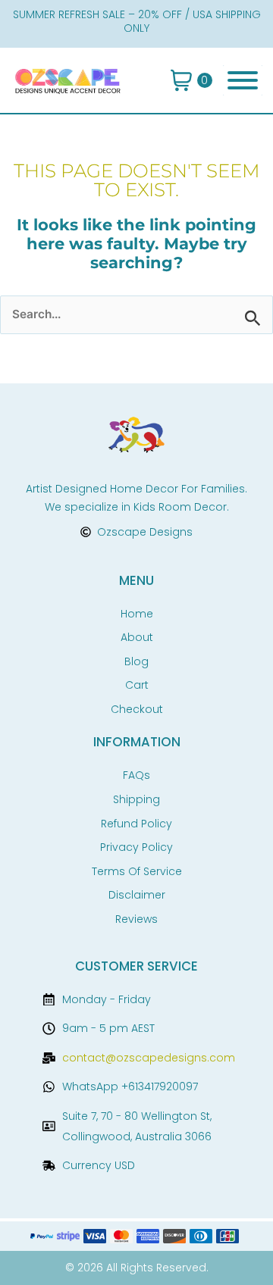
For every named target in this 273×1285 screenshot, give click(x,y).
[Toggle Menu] (243, 80)
